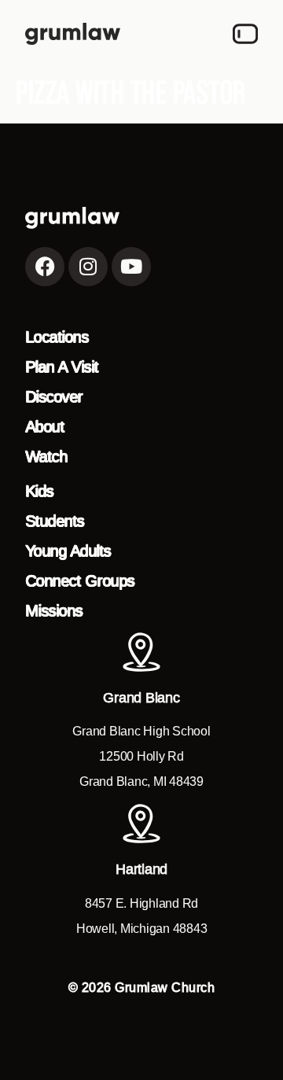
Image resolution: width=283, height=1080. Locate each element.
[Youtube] (131, 266)
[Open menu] (245, 33)
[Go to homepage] (72, 34)
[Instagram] (88, 266)
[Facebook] (44, 266)
